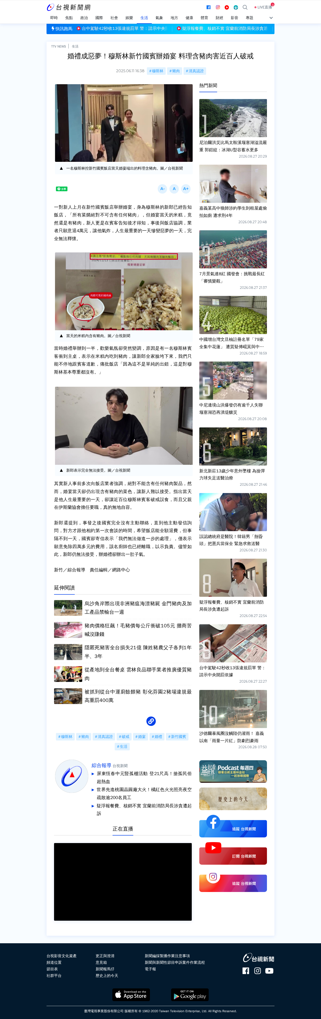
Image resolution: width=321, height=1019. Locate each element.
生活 (75, 46)
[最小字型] (162, 189)
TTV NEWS (58, 46)
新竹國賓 (178, 736)
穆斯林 (157, 71)
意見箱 (101, 962)
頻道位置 (54, 962)
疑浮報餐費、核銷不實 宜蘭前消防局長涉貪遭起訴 (144, 810)
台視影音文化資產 (62, 956)
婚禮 (158, 736)
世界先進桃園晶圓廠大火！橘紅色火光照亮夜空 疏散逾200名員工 (144, 793)
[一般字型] (174, 189)
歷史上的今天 (107, 975)
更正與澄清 (105, 956)
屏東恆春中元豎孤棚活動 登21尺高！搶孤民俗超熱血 (144, 777)
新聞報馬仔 (105, 969)
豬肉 (176, 71)
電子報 (150, 969)
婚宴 (142, 736)
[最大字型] (186, 189)
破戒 (125, 736)
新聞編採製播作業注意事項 (167, 956)
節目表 (52, 969)
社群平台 (54, 975)
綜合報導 (101, 765)
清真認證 (196, 71)
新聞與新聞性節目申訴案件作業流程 (175, 962)
